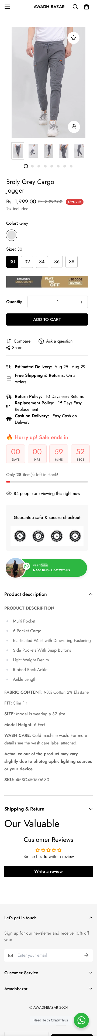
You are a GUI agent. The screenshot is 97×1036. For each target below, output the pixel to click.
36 (57, 261)
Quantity (14, 302)
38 (71, 261)
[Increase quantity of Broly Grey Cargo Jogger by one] (81, 302)
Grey (11, 235)
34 (42, 261)
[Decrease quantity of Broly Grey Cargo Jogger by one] (34, 302)
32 (27, 261)
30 (12, 261)
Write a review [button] (48, 871)
